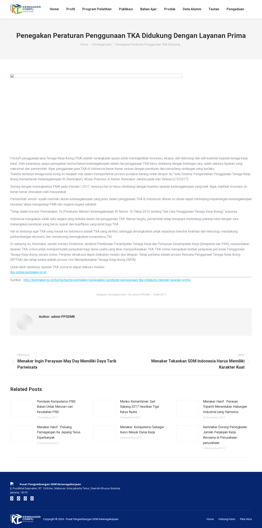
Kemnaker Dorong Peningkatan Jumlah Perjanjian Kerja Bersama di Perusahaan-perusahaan (225, 435)
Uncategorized (116, 294)
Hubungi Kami (227, 519)
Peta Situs (246, 519)
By (139, 294)
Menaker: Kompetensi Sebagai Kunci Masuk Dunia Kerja (142, 429)
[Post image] (21, 408)
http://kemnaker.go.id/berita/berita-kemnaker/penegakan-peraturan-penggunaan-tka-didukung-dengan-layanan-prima (107, 280)
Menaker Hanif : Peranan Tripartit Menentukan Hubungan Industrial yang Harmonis (225, 407)
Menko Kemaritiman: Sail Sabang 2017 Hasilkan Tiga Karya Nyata (139, 407)
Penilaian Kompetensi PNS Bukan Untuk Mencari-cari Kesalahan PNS (56, 407)
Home (210, 519)
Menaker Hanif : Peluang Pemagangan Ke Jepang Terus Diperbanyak (58, 432)
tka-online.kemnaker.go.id (28, 272)
